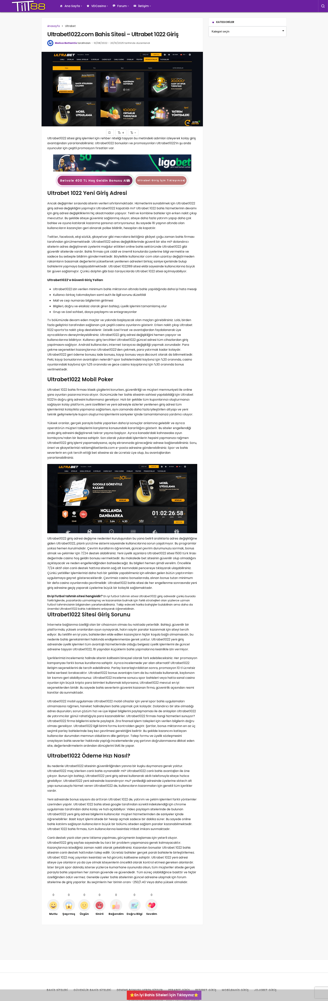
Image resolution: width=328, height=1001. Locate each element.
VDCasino (98, 6)
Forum (122, 6)
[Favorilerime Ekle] (110, 132)
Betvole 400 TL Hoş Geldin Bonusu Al (93, 180)
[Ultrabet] (122, 163)
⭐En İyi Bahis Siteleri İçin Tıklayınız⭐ (164, 995)
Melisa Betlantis (66, 43)
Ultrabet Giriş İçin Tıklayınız (159, 180)
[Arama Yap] (323, 6)
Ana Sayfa (72, 6)
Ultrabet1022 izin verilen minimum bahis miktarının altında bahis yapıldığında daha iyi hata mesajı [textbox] (125, 289)
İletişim (143, 6)
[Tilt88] (28, 6)
